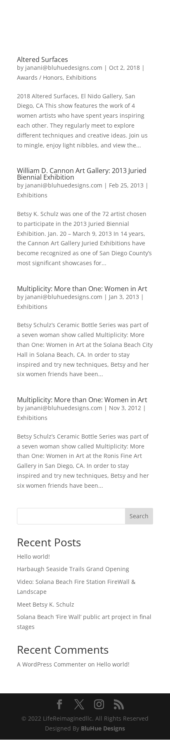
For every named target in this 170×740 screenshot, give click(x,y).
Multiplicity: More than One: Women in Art (82, 288)
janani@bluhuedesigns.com (63, 67)
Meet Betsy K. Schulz (45, 604)
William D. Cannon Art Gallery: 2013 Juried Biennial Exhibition (81, 174)
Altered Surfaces (42, 59)
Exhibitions (81, 77)
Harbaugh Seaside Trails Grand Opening (73, 569)
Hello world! (33, 556)
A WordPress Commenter (51, 664)
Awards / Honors (40, 77)
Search (139, 516)
